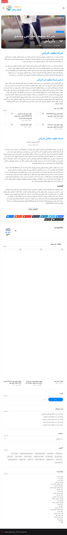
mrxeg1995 (57, 45)
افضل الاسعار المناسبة (40, 453)
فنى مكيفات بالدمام (40, 459)
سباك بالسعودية (49, 459)
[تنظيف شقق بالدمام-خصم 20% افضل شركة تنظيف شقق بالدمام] (33, 314)
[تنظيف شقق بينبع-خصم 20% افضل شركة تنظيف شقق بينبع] (12, 314)
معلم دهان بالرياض (58, 485)
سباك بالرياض (59, 459)
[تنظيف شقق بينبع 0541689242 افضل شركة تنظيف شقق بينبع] (39, 117)
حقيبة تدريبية (60, 518)
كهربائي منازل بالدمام (58, 496)
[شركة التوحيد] (13, 8)
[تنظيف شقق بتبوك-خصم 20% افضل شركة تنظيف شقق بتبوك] (39, 128)
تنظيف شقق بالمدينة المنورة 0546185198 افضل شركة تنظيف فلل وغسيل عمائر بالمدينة (23, 116)
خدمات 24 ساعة (27, 456)
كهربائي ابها (60, 500)
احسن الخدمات (58, 453)
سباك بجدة (60, 480)
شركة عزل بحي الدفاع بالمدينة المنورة (53, 416)
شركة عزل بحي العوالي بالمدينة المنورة (53, 425)
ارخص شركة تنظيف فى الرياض (50, 79)
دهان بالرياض (60, 489)
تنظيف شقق (55, 18)
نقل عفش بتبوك (58, 462)
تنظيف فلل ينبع (49, 456)
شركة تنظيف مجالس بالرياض (51, 138)
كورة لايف (60, 520)
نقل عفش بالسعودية (12, 459)
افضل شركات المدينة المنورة (26, 453)
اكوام (61, 522)
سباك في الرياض (59, 507)
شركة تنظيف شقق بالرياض (56, 487)
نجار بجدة (60, 478)
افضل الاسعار (50, 453)
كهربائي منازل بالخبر (58, 493)
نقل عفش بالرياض (58, 513)
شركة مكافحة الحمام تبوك (56, 509)
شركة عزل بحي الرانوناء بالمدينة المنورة (52, 419)
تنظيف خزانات (32, 209)
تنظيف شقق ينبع (58, 456)
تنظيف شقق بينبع (58, 381)
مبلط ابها (61, 506)
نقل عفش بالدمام (58, 517)
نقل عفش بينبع (59, 515)
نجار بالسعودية (22, 459)
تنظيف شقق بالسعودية (26, 124)
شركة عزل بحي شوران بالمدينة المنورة (53, 422)
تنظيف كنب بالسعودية (38, 456)
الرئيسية (61, 18)
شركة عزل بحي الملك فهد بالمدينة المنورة (52, 414)
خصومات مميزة (18, 456)
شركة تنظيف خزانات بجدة (56, 484)
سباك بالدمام (60, 495)
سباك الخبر (60, 491)
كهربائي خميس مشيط (57, 498)
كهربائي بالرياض (59, 482)
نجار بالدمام (30, 459)
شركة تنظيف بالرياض (52, 52)
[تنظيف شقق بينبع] (54, 314)
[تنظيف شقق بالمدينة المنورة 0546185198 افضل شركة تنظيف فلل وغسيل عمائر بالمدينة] (8, 117)
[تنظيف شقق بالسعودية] (8, 128)
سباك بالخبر (10, 456)
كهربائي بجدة (60, 476)
